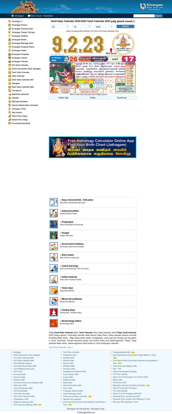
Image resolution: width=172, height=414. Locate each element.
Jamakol (15, 97)
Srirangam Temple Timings (23, 32)
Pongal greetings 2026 (121, 352)
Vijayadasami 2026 (20, 399)
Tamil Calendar (18, 76)
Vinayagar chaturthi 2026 (73, 390)
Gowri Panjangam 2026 (72, 393)
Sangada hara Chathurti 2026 (74, 371)
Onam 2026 (67, 388)
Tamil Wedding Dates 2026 (23, 368)
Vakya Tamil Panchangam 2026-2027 (127, 393)
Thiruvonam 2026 (119, 382)
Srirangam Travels (19, 57)
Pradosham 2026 (69, 355)
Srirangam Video (19, 108)
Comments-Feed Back (21, 123)
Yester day (63, 97)
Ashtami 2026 (68, 360)
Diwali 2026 (67, 382)
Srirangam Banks (19, 39)
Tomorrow (122, 97)
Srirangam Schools (20, 61)
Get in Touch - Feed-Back (42, 15)
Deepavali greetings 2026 (23, 402)
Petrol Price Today (19, 116)
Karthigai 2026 (68, 357)
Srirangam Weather (20, 36)
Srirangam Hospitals (20, 54)
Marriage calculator (20, 101)
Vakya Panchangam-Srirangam (125, 371)
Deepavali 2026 (69, 379)
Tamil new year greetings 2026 (25, 404)
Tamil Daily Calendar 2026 (23, 87)
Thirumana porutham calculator (75, 396)
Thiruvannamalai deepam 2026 (125, 366)
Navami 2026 (68, 363)
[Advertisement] (93, 118)
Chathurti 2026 (19, 379)
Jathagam (16, 83)
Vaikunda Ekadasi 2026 (72, 385)
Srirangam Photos (19, 25)
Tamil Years (18, 371)
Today (92, 97)
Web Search (17, 112)
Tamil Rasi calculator (71, 352)
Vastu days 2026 (19, 385)
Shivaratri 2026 (69, 368)
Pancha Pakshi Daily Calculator (25, 105)
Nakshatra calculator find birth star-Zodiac (129, 385)
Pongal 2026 (68, 377)
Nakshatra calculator (20, 94)
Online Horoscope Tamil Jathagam (26, 68)
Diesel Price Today (19, 119)
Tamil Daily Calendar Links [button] (60, 347)
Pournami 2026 (19, 377)
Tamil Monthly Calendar (22, 363)
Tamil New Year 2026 (21, 393)
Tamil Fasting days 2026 (23, 388)
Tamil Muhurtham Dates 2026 (24, 366)
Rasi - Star (117, 368)
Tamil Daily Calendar (20, 72)
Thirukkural (16, 90)
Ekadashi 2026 (69, 366)
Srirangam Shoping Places (23, 46)
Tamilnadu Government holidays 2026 (28, 382)
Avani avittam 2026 (70, 374)
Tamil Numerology (20, 390)
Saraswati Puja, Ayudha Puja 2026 (126, 396)
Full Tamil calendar (120, 374)
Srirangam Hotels (19, 50)
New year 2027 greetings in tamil (125, 401)
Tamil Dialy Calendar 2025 (23, 357)
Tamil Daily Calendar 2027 (23, 79)
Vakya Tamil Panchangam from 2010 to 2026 (130, 377)
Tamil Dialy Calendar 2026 (23, 360)
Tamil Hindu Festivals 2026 (24, 396)
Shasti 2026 (117, 379)
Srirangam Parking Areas (22, 28)
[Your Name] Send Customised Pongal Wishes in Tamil (134, 355)
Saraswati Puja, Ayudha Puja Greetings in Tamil (131, 399)
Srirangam (19, 15)
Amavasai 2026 (19, 374)
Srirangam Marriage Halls (22, 43)
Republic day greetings (72, 399)
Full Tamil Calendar (20, 65)
